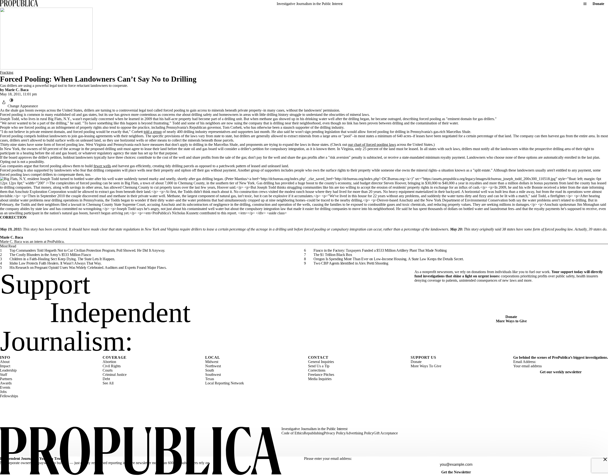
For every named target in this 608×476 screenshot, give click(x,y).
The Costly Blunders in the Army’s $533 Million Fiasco (50, 255)
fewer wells (102, 166)
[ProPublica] (19, 3)
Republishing (314, 433)
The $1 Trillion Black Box (333, 255)
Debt (106, 379)
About (5, 362)
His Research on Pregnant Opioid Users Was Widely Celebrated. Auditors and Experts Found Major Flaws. (88, 267)
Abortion (109, 362)
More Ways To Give (426, 366)
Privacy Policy (335, 433)
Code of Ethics (292, 433)
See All (108, 383)
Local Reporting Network (224, 383)
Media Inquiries (320, 379)
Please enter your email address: (328, 458)
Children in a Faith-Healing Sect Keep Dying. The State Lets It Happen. (62, 259)
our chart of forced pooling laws (372, 144)
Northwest (213, 366)
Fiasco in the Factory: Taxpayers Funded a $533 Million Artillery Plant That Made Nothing (380, 250)
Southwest (213, 375)
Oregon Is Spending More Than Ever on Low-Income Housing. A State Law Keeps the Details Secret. (389, 259)
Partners (6, 379)
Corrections (316, 370)
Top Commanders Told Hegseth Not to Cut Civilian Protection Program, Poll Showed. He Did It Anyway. (87, 250)
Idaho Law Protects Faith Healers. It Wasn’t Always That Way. (55, 263)
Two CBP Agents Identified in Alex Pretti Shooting (351, 263)
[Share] (4, 102)
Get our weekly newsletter (561, 372)
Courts (108, 370)
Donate (598, 4)
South (209, 370)
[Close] (605, 459)
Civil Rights (112, 366)
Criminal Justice (115, 375)
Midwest (211, 362)
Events (5, 387)
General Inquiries (321, 362)
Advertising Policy (360, 433)
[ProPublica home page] (140, 451)
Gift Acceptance (386, 433)
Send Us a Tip (318, 366)
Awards (6, 383)
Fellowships (9, 396)
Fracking (6, 72)
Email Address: (524, 362)
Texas (209, 379)
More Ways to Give (511, 321)
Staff (3, 375)
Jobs (3, 392)
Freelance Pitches (321, 375)
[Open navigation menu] (585, 4)
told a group (153, 132)
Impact (5, 366)
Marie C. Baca (16, 90)
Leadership (8, 370)
